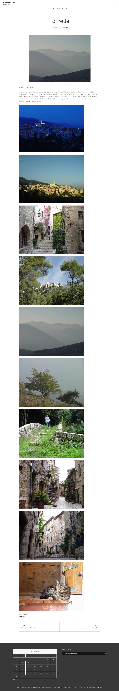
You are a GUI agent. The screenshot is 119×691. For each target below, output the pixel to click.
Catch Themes (96, 687)
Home (51, 8)
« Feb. (15, 679)
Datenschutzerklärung (64, 687)
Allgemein (58, 8)
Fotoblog (9, 2)
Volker (65, 27)
